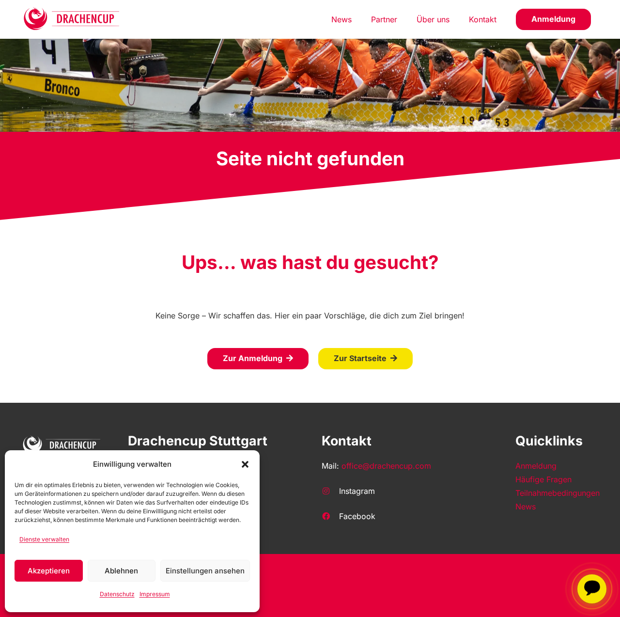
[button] (245, 464)
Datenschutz (117, 594)
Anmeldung (536, 466)
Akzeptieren (49, 570)
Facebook (357, 516)
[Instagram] (330, 491)
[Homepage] (71, 19)
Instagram (357, 491)
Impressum (155, 594)
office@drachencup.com (386, 466)
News (525, 506)
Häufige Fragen (543, 479)
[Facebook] (330, 516)
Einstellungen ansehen (205, 570)
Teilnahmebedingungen (557, 493)
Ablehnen (121, 570)
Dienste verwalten (44, 539)
